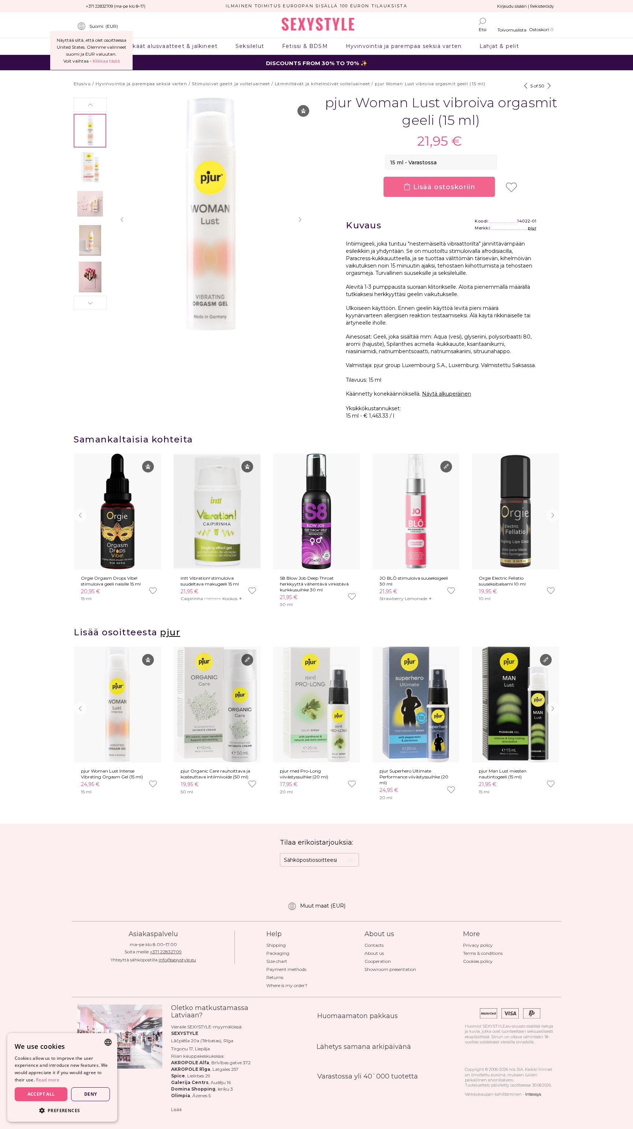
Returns (274, 977)
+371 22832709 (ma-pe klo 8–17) (115, 6)
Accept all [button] (41, 1094)
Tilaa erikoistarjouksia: (316, 842)
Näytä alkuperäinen (446, 393)
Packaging (277, 953)
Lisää (176, 1109)
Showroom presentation (390, 969)
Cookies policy (478, 961)
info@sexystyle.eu (177, 959)
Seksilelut (250, 46)
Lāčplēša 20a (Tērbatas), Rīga (202, 1040)
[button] (90, 105)
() (103, 26)
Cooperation (377, 961)
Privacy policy (478, 945)
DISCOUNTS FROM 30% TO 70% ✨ (316, 63)
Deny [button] (90, 1094)
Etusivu (82, 83)
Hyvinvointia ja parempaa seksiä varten (403, 46)
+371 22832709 (166, 951)
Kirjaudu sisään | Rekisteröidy (525, 6)
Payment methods (286, 969)
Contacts (374, 945)
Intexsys (533, 1094)
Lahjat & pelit (499, 46)
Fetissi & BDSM (305, 46)
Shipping (276, 945)
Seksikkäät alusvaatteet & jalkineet (166, 46)
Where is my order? (286, 985)
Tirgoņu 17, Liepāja (190, 1048)
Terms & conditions (483, 953)
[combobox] (108, 1042)
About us (374, 953)
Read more (47, 1080)
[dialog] (62, 1077)
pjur (532, 228)
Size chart (276, 961)
